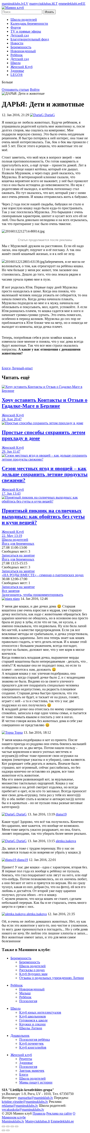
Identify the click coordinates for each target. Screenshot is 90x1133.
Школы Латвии (30, 1028)
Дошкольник (19, 1035)
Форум (15, 27)
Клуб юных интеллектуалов (40, 1012)
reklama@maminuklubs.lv (20, 1105)
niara (16, 599)
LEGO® (16, 75)
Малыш (25, 993)
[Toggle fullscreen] (12, 1126)
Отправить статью (15, 89)
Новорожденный (23, 51)
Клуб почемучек (31, 1043)
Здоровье (17, 71)
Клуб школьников (32, 1016)
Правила (39, 1113)
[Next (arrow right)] (8, 1130)
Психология (28, 1001)
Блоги (6, 368)
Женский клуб (21, 1055)
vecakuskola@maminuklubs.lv (23, 1109)
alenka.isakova (36, 914)
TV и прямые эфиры (25, 31)
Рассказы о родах (32, 970)
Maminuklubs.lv (13, 1121)
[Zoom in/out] (16, 1126)
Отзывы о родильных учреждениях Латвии (51, 978)
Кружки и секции (32, 1024)
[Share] (8, 1126)
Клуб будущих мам (33, 974)
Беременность (20, 47)
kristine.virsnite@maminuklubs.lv (25, 1101)
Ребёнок (16, 55)
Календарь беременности (29, 23)
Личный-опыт (22, 368)
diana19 (22, 860)
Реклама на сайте (59, 1113)
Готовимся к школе (33, 1020)
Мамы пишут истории (35, 1082)
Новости (16, 43)
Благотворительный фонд (29, 39)
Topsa (18, 732)
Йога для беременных (18, 543)
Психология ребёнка (34, 1039)
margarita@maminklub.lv (35, 1098)
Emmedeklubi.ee (62, 1121)
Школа (15, 63)
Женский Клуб (21, 67)
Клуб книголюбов (32, 1047)
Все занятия (10, 591)
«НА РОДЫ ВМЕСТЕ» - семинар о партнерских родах (43, 575)
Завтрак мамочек (31, 1070)
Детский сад (19, 35)
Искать (49, 12)
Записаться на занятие (18, 555)
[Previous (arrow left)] (3, 1130)
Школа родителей (23, 19)
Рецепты (25, 1059)
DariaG (21, 814)
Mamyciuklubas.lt (37, 1121)
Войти (35, 89)
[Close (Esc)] (3, 1126)
